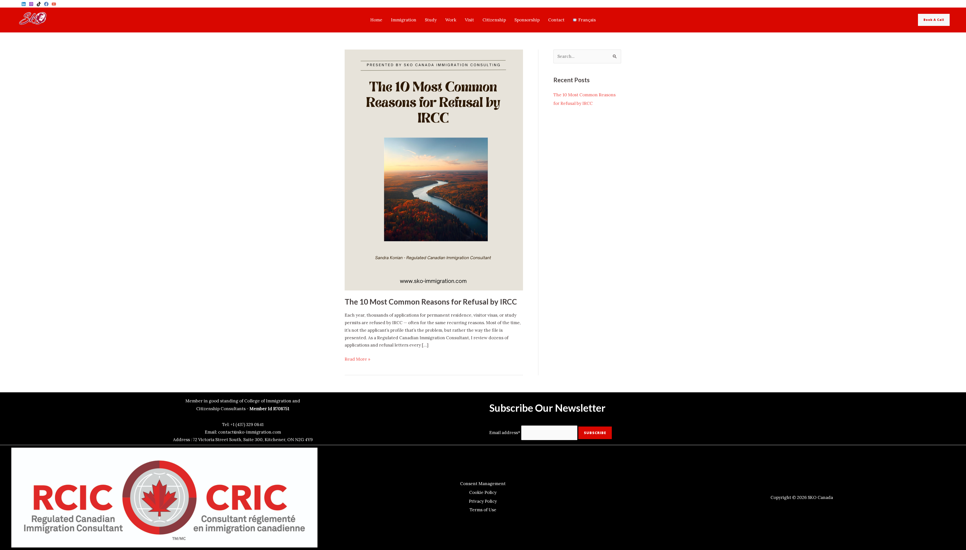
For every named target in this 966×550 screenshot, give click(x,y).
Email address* (504, 432)
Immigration (403, 20)
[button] (937, 20)
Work (450, 20)
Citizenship (494, 20)
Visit (469, 20)
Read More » (357, 359)
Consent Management (483, 483)
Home (376, 20)
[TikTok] (38, 4)
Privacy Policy (483, 501)
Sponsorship (527, 20)
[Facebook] (46, 4)
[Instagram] (31, 4)
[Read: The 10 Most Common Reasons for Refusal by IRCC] (434, 169)
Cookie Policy (483, 492)
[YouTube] (54, 4)
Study (431, 20)
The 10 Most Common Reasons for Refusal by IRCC (431, 301)
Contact (556, 20)
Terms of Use (483, 510)
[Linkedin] (23, 4)
